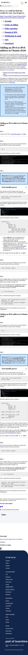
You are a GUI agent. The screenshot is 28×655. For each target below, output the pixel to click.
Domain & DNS (11, 32)
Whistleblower (9, 633)
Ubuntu (15, 16)
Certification (8, 610)
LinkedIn (8, 565)
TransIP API (8, 605)
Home (1, 16)
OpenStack (9, 43)
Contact (7, 619)
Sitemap (7, 622)
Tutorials (8, 608)
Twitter (7, 563)
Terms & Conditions (14, 645)
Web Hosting (8, 592)
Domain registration (10, 589)
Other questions (11, 28)
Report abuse (8, 631)
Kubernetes (8, 577)
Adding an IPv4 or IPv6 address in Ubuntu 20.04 (12, 17)
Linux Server (8, 582)
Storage (7, 584)
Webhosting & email (13, 36)
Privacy (7, 645)
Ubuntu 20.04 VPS (22, 64)
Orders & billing (11, 25)
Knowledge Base (9, 603)
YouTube (8, 568)
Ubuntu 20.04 (21, 16)
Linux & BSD (7, 16)
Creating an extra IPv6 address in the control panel (15, 75)
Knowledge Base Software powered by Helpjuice (14, 649)
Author (9, 545)
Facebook (8, 560)
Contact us (2, 542)
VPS (6, 40)
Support (7, 600)
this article (12, 82)
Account (8, 21)
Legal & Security (9, 628)
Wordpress (8, 594)
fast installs (19, 175)
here (4, 78)
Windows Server (9, 579)
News (7, 617)
